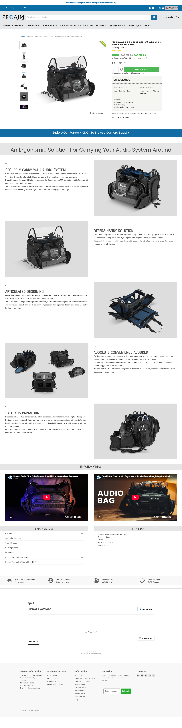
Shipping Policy (80, 687)
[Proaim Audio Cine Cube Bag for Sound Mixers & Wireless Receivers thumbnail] (24, 45)
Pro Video (100, 25)
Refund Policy (80, 694)
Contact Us (51, 681)
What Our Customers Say (85, 678)
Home (22, 37)
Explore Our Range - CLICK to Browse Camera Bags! (90, 133)
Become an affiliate (55, 684)
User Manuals (80, 697)
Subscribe (126, 691)
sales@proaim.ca (30, 688)
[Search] (154, 17)
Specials (147, 25)
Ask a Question (146, 609)
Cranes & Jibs (31, 25)
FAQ (12, 8)
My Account (52, 678)
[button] (137, 58)
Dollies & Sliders (49, 25)
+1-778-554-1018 (26, 685)
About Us (6, 8)
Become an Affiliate (22, 8)
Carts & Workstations (69, 25)
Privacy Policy (80, 684)
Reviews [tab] (32, 641)
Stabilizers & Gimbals (12, 25)
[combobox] (88, 17)
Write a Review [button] (147, 638)
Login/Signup (52, 675)
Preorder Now (141, 69)
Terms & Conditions (82, 681)
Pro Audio (87, 25)
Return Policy (80, 690)
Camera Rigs (134, 25)
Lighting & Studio (116, 25)
